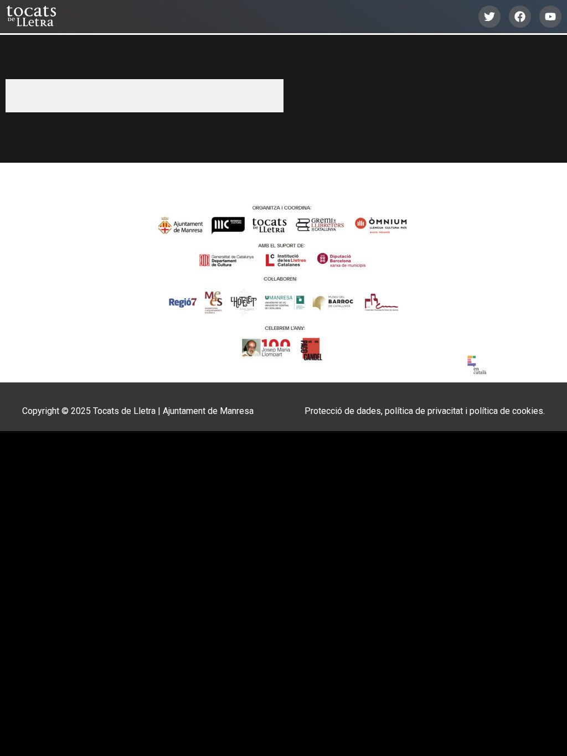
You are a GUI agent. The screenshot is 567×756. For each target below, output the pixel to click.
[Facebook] (520, 17)
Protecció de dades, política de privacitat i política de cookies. (425, 411)
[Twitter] (489, 17)
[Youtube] (550, 17)
